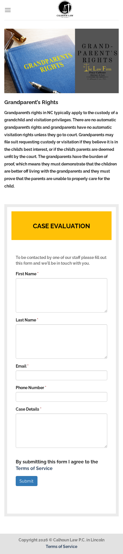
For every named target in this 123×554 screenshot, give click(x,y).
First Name (27, 274)
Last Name (27, 320)
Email (22, 366)
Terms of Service (34, 468)
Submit (26, 481)
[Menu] (7, 10)
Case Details (28, 409)
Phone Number (31, 387)
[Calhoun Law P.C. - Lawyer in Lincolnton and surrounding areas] (64, 10)
